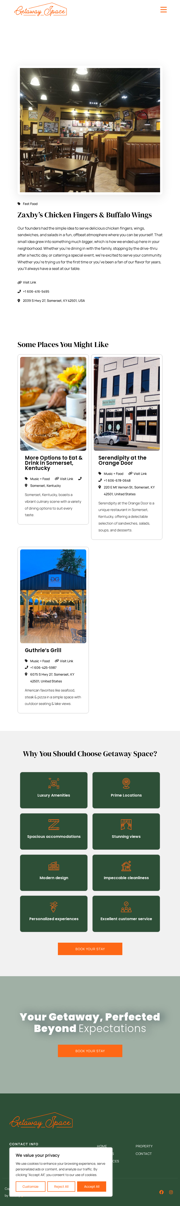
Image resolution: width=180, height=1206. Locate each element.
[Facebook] (161, 1192)
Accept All (91, 1186)
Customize (30, 1186)
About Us (105, 1153)
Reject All (61, 1186)
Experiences (108, 1161)
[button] (171, 1192)
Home (102, 1146)
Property (144, 1146)
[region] (60, 1172)
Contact (144, 1153)
